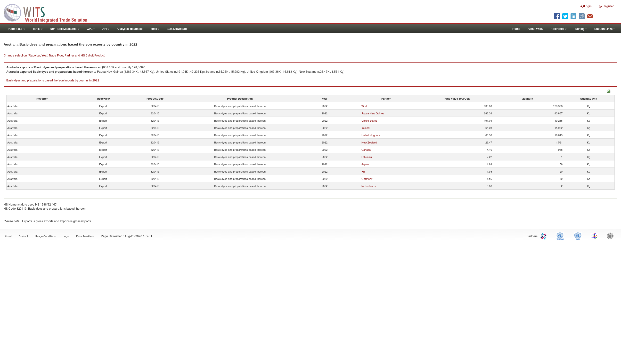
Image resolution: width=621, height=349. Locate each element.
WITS (48, 12)
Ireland (365, 128)
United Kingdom (370, 135)
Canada (366, 149)
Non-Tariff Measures (63, 28)
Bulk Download (177, 28)
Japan (365, 164)
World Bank (611, 235)
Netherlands (368, 186)
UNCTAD (561, 235)
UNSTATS (578, 235)
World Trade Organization (594, 235)
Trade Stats (15, 28)
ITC (544, 235)
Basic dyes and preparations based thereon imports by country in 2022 (52, 80)
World (364, 106)
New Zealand (369, 142)
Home (516, 28)
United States (369, 120)
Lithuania (366, 157)
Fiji (363, 171)
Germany (367, 179)
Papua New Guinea (372, 113)
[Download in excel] (609, 90)
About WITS (535, 28)
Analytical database (130, 28)
